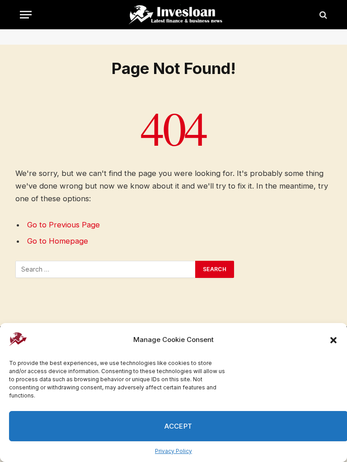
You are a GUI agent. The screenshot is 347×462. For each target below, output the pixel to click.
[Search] (322, 15)
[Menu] (26, 15)
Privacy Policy (173, 451)
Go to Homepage (57, 240)
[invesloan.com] (178, 14)
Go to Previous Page (63, 224)
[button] (333, 340)
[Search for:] (105, 269)
